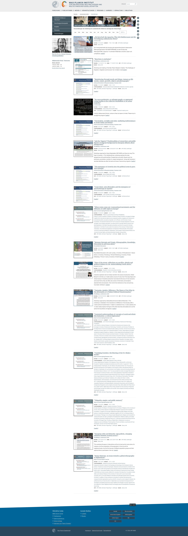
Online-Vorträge (58, 521)
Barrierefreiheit (107, 530)
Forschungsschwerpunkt (61, 23)
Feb (79, 32)
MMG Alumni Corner (58, 513)
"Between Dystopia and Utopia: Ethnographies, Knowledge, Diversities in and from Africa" (114, 243)
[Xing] (138, 31)
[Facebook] (138, 18)
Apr (87, 32)
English (124, 4)
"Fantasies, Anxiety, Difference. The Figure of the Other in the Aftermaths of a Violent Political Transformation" (114, 291)
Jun (95, 32)
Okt (110, 32)
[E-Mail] (138, 34)
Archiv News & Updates (115, 514)
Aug (102, 32)
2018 (122, 32)
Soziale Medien (85, 511)
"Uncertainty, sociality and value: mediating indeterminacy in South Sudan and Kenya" (114, 121)
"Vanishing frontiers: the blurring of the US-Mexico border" (112, 353)
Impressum (88, 530)
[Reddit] (138, 24)
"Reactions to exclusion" (102, 59)
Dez (118, 32)
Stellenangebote (128, 514)
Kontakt (115, 511)
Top (134, 505)
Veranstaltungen (58, 33)
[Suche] (135, 4)
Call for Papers (115, 517)
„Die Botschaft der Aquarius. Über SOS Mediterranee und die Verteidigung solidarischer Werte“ (115, 38)
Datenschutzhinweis (97, 530)
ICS (115, 521)
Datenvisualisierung (59, 518)
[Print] (138, 38)
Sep (106, 32)
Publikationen (57, 516)
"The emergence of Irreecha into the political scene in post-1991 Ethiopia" (115, 167)
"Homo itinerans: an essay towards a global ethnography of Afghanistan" (114, 456)
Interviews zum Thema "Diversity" (62, 523)
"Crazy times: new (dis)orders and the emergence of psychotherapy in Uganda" (112, 187)
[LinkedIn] (138, 21)
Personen (56, 30)
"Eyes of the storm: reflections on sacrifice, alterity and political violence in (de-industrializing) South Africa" (113, 263)
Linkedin (84, 513)
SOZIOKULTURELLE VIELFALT (59, 19)
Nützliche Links (58, 511)
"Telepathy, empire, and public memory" (108, 400)
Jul (98, 32)
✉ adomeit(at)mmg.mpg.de (58, 68)
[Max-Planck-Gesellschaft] (55, 530)
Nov (114, 32)
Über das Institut (128, 511)
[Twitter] (138, 28)
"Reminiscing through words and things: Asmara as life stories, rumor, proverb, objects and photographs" (113, 80)
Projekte (56, 26)
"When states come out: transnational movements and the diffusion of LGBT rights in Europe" (114, 208)
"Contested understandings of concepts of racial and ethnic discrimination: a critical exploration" (115, 315)
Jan (75, 32)
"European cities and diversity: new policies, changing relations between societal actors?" (113, 434)
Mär (83, 32)
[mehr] (103, 53)
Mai (91, 32)
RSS (128, 517)
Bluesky (84, 516)
